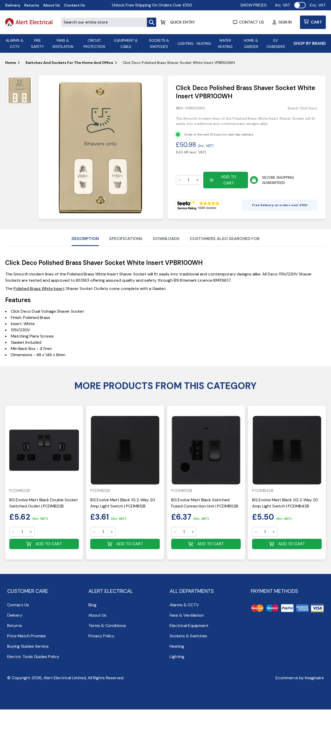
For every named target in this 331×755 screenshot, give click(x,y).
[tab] (19, 90)
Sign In (285, 22)
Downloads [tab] (166, 238)
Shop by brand (310, 43)
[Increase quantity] (197, 180)
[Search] (151, 22)
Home (10, 62)
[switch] (300, 5)
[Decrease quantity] (179, 180)
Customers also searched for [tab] (225, 238)
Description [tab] (85, 238)
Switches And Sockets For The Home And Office (69, 62)
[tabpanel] (101, 147)
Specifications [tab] (125, 238)
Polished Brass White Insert (39, 288)
